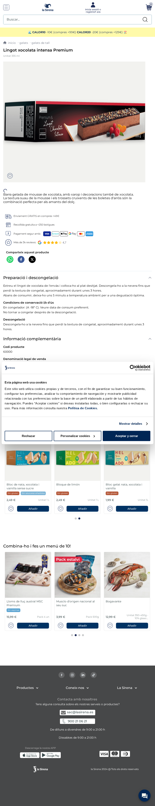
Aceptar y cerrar (126, 436)
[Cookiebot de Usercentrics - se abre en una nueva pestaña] (132, 368)
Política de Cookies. (82, 408)
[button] (77, 800)
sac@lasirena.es (80, 712)
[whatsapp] (10, 253)
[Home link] (9, 43)
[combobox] (77, 19)
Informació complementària (32, 331)
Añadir (32, 501)
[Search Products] (145, 19)
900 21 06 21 (77, 721)
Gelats (23, 43)
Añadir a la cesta (77, 800)
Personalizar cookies (75, 436)
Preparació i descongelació (30, 270)
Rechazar (28, 436)
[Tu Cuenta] (93, 7)
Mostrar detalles (130, 423)
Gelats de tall (40, 43)
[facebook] (21, 253)
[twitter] (32, 253)
